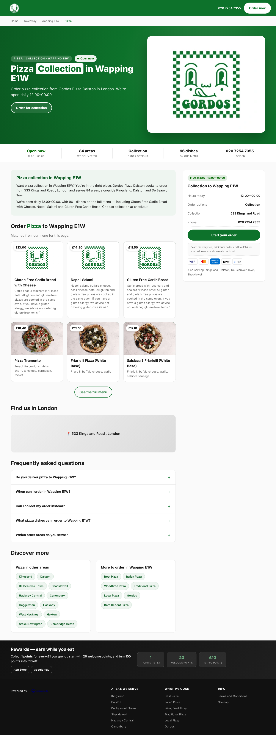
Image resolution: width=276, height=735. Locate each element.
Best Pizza (111, 576)
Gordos (132, 595)
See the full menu (93, 392)
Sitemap (223, 702)
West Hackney (29, 614)
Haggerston (27, 605)
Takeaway (30, 21)
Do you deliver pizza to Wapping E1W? (46, 477)
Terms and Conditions (232, 696)
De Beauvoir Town (31, 586)
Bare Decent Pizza (116, 605)
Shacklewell (60, 586)
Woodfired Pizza (115, 586)
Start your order (224, 235)
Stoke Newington (30, 624)
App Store (20, 669)
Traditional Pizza (144, 586)
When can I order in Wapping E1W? (43, 491)
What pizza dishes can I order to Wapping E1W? (53, 520)
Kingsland (25, 576)
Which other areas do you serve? (42, 535)
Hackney (49, 605)
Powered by (19, 691)
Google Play (41, 669)
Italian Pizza (134, 576)
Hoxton (52, 614)
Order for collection (31, 108)
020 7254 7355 (229, 8)
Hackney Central (30, 595)
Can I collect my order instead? (40, 506)
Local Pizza (111, 595)
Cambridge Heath (62, 624)
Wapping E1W (50, 21)
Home (14, 21)
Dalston (45, 576)
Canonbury (57, 595)
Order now (257, 8)
